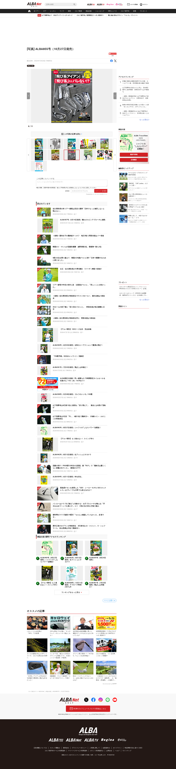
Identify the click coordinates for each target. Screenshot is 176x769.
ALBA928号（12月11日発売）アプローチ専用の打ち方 (73, 585)
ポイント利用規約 (96, 750)
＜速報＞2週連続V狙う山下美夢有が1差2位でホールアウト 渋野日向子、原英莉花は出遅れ (135, 98)
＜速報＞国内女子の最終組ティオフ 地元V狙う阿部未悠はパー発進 (78, 236)
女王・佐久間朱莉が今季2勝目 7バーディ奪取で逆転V (80, 269)
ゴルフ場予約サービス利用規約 (55, 750)
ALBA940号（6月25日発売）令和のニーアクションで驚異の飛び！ (78, 345)
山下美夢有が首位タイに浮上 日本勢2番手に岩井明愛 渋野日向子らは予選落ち (135, 89)
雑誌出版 (89, 11)
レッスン (53, 11)
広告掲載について (39, 748)
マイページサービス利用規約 (77, 750)
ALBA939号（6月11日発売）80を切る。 (68, 477)
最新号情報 (134, 154)
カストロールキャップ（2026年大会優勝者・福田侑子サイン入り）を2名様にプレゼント (133, 294)
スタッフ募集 (54, 748)
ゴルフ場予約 (125, 11)
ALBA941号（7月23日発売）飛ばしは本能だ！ (70, 367)
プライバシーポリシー (79, 748)
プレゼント (143, 11)
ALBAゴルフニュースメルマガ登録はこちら (90, 709)
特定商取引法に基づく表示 (133, 748)
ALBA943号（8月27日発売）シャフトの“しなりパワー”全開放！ (77, 428)
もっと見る (143, 120)
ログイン (145, 4)
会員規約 (106, 748)
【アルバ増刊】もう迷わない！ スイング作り (77, 439)
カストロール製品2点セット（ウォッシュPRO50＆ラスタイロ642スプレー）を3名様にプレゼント (133, 288)
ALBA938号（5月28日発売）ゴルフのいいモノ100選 (72, 394)
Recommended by (107, 684)
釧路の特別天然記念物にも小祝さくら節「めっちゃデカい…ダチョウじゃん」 (135, 106)
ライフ (62, 11)
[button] (71, 212)
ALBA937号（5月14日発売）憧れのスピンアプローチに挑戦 (82, 220)
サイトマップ (127, 750)
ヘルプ (117, 750)
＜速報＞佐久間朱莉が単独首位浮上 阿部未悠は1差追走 (74, 318)
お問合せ (109, 750)
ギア (44, 11)
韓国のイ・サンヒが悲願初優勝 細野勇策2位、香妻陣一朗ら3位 (77, 247)
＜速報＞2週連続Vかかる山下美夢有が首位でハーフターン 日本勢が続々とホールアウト (135, 113)
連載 (134, 11)
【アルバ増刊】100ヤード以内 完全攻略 (75, 329)
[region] (72, 66)
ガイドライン (117, 748)
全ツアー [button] (37, 11)
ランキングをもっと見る (71, 592)
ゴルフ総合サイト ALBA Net (36, 691)
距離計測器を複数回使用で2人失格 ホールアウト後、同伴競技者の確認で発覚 (135, 82)
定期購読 (134, 160)
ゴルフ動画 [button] (78, 11)
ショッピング (99, 11)
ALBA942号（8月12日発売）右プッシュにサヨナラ (72, 455)
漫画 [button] (69, 11)
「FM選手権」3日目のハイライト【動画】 (69, 356)
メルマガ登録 (134, 4)
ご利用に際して (94, 748)
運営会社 (66, 748)
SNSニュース (112, 11)
